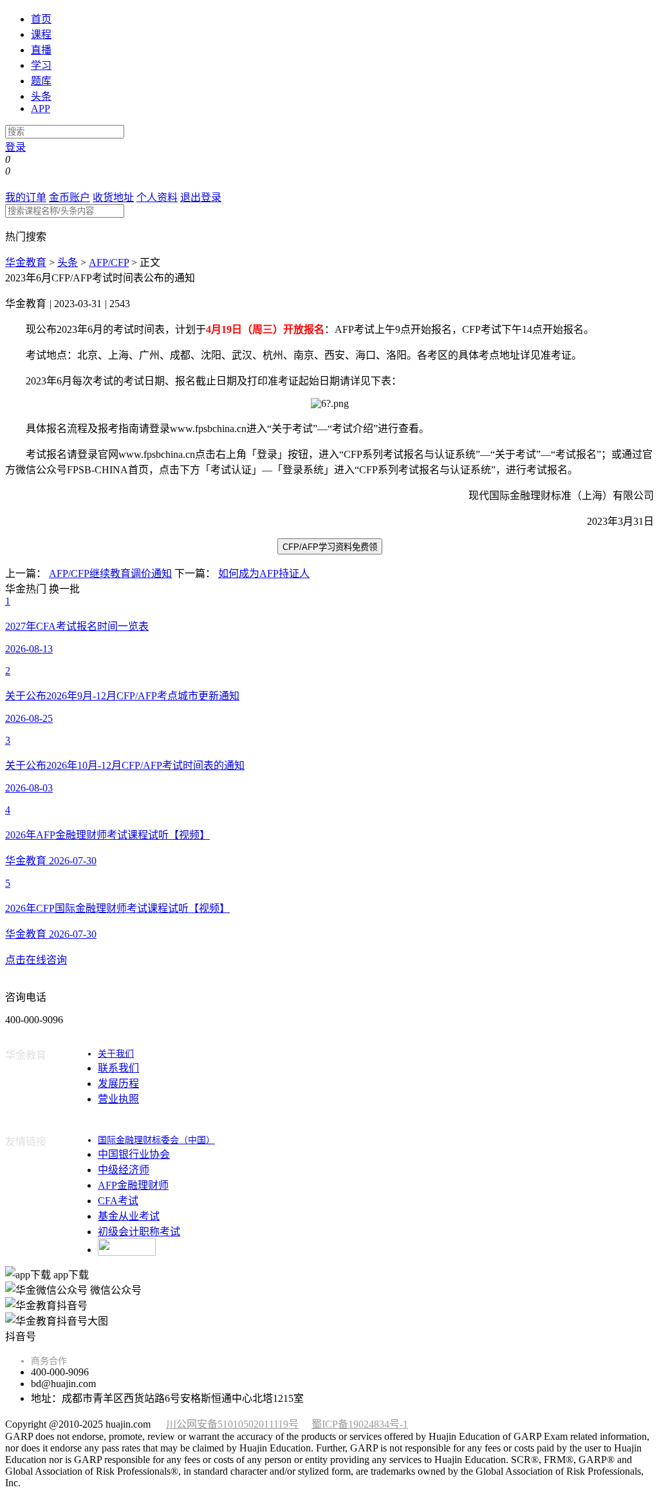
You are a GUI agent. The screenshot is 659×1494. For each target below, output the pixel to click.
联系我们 (118, 1068)
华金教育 (25, 262)
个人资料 (157, 197)
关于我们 (116, 1054)
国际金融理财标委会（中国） (156, 1140)
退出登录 (200, 197)
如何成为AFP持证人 (264, 573)
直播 (41, 49)
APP (40, 108)
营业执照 (118, 1098)
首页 (41, 19)
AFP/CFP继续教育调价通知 (110, 573)
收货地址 (113, 197)
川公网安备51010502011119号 (232, 1424)
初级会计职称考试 (139, 1231)
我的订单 (25, 197)
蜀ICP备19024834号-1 (359, 1424)
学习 (41, 65)
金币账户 (69, 197)
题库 (41, 80)
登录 (15, 147)
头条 (41, 96)
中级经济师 (123, 1169)
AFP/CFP (109, 262)
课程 (41, 34)
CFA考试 (118, 1200)
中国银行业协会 (134, 1154)
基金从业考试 (129, 1216)
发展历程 (118, 1083)
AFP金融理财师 (133, 1185)
